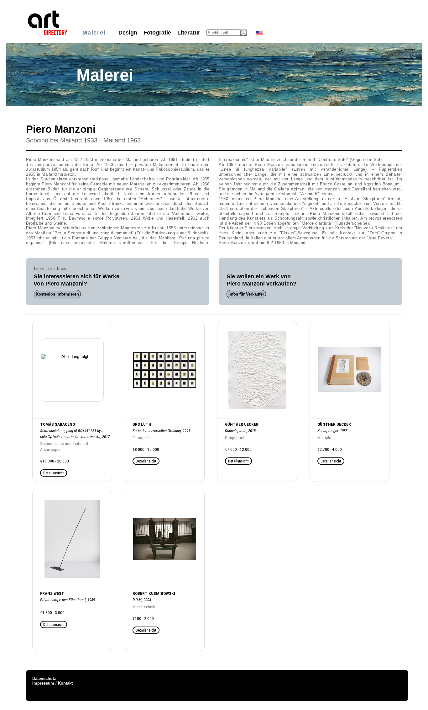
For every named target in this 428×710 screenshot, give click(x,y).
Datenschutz (44, 678)
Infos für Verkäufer (246, 294)
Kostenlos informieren (57, 294)
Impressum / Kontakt (52, 683)
